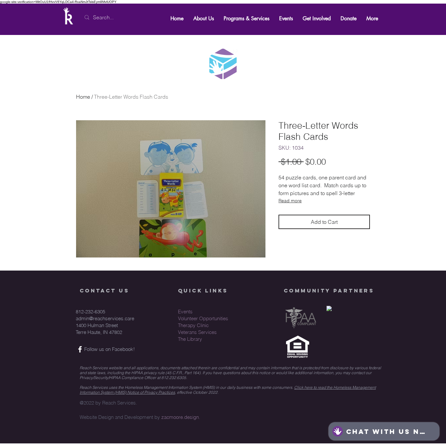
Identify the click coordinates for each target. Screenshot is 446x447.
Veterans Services (197, 332)
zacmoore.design (180, 417)
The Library (190, 339)
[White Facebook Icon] (80, 349)
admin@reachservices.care (105, 318)
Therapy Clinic (193, 325)
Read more (290, 201)
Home (83, 96)
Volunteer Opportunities (203, 318)
